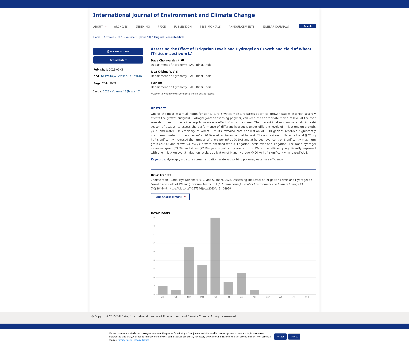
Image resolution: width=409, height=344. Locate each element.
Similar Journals (275, 26)
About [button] (98, 26)
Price (162, 26)
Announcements (242, 26)
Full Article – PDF (119, 51)
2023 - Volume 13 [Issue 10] (134, 37)
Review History (118, 59)
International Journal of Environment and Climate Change (174, 15)
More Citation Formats (169, 196)
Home (96, 37)
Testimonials (210, 26)
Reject (294, 336)
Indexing (143, 26)
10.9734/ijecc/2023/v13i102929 (121, 76)
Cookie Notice (141, 339)
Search (308, 26)
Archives (121, 26)
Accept (280, 336)
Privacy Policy (125, 339)
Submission (183, 26)
